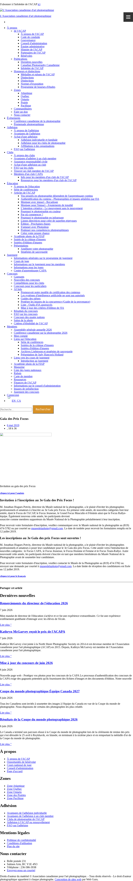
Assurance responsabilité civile (30, 161)
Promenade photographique (29, 124)
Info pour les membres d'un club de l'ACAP (45, 177)
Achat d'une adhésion (25, 136)
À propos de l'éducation (27, 186)
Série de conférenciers (26, 189)
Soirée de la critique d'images (30, 239)
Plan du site (13, 846)
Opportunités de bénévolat (21, 761)
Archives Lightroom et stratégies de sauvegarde (47, 351)
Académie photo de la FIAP (29, 236)
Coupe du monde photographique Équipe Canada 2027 (40, 691)
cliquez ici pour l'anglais (12, 493)
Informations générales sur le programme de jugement (43, 258)
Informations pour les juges (28, 267)
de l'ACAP (20, 30)
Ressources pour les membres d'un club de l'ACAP (49, 180)
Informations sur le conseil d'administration (37, 385)
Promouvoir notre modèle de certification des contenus (50, 292)
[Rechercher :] (16, 409)
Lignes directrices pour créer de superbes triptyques (49, 220)
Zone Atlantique (16, 785)
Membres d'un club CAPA (28, 174)
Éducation (12, 183)
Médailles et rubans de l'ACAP (38, 74)
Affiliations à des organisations (37, 146)
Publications (20, 58)
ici (39, 4)
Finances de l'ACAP (25, 382)
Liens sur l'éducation (25, 339)
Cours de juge (21, 261)
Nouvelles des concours (27, 279)
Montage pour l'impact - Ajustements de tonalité (47, 205)
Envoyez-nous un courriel (21, 870)
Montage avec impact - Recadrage (39, 202)
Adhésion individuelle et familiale (39, 139)
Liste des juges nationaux (27, 370)
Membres (12, 326)
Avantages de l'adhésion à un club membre (30, 816)
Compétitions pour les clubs (29, 283)
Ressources (20, 379)
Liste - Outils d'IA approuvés (36, 304)
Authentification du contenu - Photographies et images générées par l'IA (60, 198)
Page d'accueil (15, 771)
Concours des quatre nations (29, 317)
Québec (25, 96)
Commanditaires (23, 108)
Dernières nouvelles (31, 62)
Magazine (19, 367)
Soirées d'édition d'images (28, 242)
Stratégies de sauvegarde (34, 251)
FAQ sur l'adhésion (24, 149)
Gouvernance (28, 40)
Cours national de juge (19, 765)
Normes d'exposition (32, 83)
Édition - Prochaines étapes (35, 223)
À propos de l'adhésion (26, 130)
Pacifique (26, 105)
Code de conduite (30, 37)
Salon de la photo (23, 320)
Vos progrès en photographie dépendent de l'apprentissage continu (57, 195)
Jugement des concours (26, 391)
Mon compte (21, 335)
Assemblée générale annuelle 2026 (33, 329)
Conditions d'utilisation (19, 843)
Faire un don (21, 111)
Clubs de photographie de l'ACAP (26, 819)
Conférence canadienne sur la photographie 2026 (40, 332)
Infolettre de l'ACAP (32, 68)
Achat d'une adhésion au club (30, 164)
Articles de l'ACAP (24, 192)
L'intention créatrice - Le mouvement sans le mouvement (52, 208)
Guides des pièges (31, 298)
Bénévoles (26, 55)
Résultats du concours (26, 311)
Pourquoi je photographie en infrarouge (42, 217)
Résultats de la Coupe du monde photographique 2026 (39, 719)
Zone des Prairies (16, 795)
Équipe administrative (33, 46)
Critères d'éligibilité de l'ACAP (31, 323)
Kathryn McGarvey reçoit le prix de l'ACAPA (32, 631)
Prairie (24, 102)
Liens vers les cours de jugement (31, 357)
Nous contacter (22, 114)
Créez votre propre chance (35, 233)
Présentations (21, 245)
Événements (13, 118)
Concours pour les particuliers (30, 286)
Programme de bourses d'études (38, 86)
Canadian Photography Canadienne (40, 65)
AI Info (18, 289)
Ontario (25, 99)
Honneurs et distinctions (27, 71)
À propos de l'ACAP (32, 34)
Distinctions (27, 77)
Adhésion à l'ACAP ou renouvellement (28, 822)
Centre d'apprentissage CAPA (30, 270)
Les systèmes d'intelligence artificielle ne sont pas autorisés (53, 295)
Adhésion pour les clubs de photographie (43, 142)
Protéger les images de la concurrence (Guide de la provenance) (55, 301)
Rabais (17, 373)
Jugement (12, 254)
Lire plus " (6, 624)
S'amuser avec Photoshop (35, 226)
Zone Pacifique (15, 798)
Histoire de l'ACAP (31, 49)
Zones (17, 90)
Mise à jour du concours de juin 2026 (26, 663)
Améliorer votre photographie (37, 248)
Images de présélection (26, 388)
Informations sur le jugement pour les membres (39, 264)
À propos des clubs (24, 155)
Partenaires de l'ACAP (33, 52)
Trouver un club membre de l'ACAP (34, 170)
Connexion (13, 395)
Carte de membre (23, 376)
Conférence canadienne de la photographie (37, 121)
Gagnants (19, 276)
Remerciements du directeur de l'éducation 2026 (34, 603)
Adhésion (12, 127)
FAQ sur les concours (26, 314)
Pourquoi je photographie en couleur (41, 211)
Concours (12, 273)
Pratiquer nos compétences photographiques (45, 230)
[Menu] (128, 17)
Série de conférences (32, 342)
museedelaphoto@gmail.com (47, 528)
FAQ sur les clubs (23, 167)
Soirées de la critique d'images (37, 345)
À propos (12, 27)
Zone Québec (14, 788)
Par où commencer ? (32, 214)
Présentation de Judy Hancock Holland (42, 354)
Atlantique (26, 93)
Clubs (10, 152)
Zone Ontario (14, 792)
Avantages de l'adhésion (27, 133)
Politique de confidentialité (21, 840)
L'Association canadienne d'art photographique (25, 16)
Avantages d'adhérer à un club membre (35, 158)
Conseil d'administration (34, 43)
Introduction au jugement (34, 360)
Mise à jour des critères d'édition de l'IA (42, 307)
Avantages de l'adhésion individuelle (27, 812)
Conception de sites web (68, 879)
